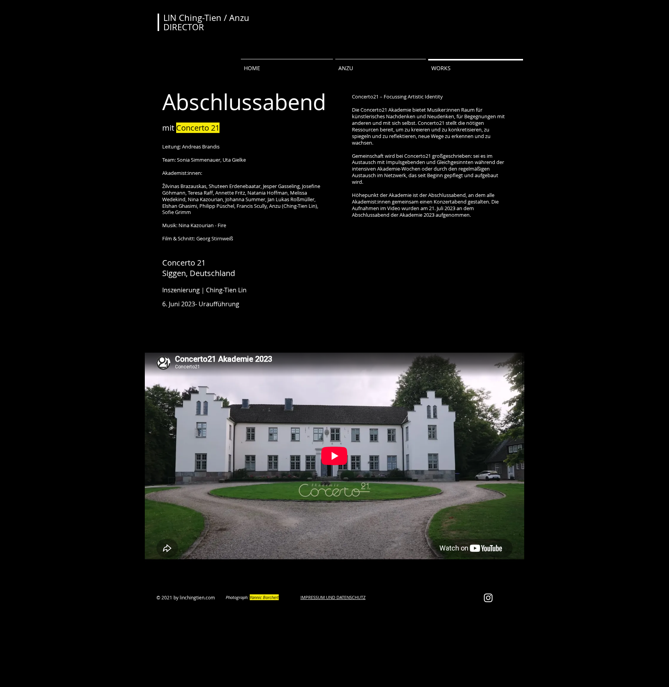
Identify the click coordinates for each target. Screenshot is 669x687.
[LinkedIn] (283, 331)
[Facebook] (257, 331)
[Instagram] (296, 331)
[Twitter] (270, 331)
